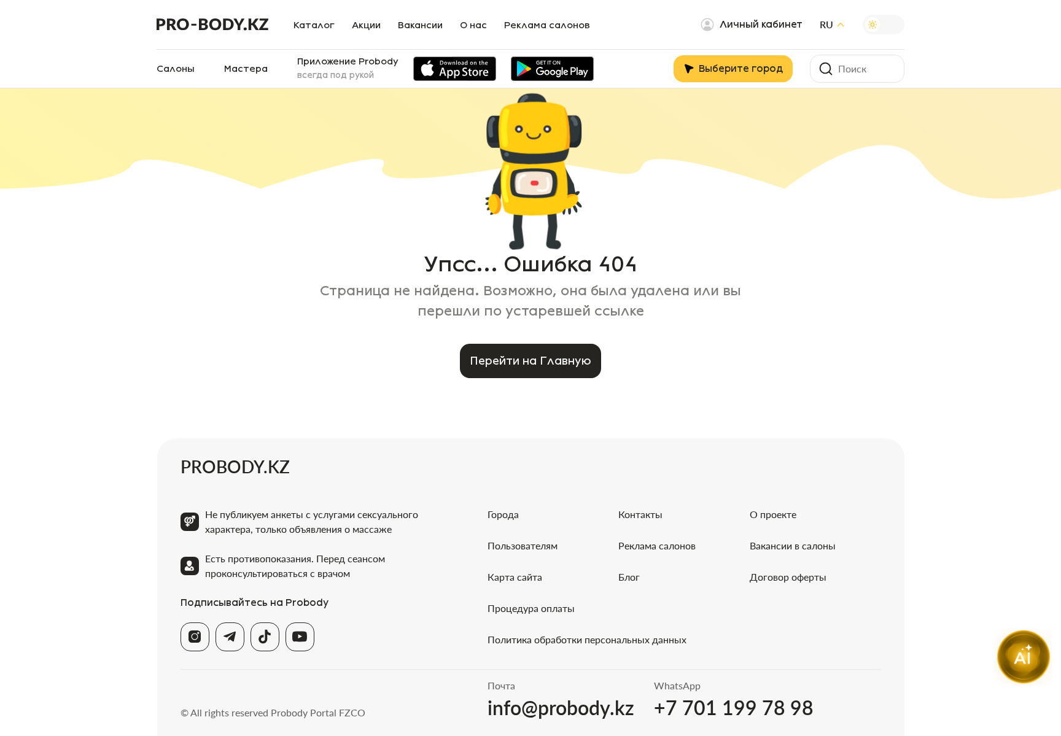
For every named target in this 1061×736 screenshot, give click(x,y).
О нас (473, 25)
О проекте (773, 514)
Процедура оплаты (531, 608)
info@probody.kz (561, 708)
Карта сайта (515, 577)
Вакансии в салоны (793, 545)
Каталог (314, 25)
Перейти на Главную (530, 361)
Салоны (176, 68)
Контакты (640, 514)
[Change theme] (883, 24)
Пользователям (523, 545)
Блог (629, 577)
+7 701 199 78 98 (734, 708)
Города (503, 514)
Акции (366, 25)
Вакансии (420, 25)
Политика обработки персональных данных (587, 639)
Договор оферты (788, 577)
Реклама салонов (547, 25)
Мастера (246, 68)
